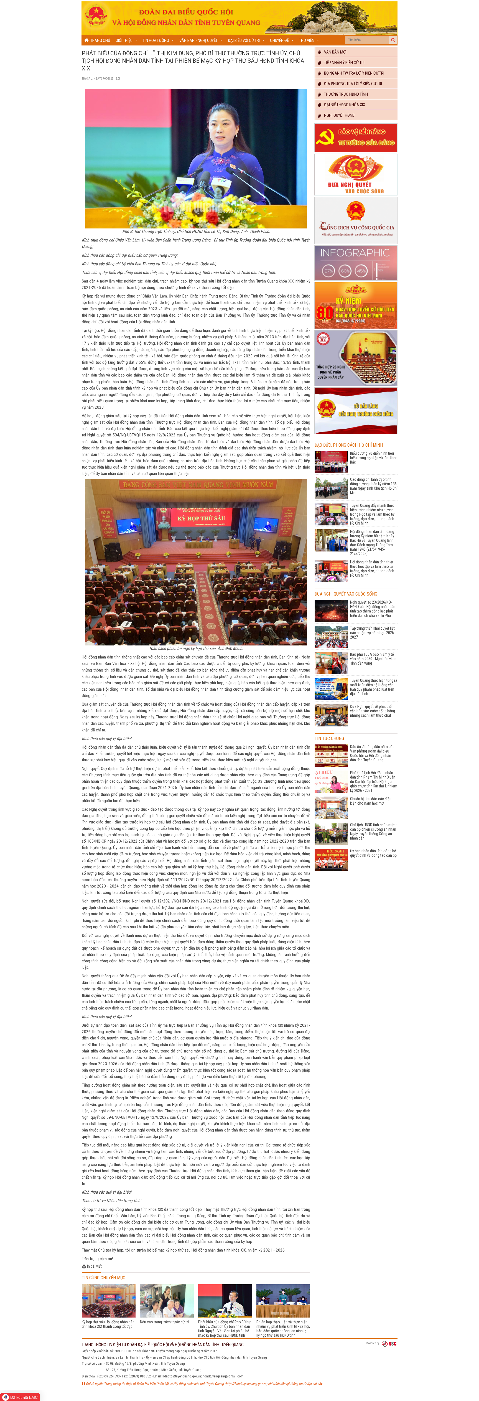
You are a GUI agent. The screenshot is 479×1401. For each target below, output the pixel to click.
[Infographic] (356, 280)
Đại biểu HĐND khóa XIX (343, 104)
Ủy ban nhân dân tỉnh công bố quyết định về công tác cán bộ (373, 853)
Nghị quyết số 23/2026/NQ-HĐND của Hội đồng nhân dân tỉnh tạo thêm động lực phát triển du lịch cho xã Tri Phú (372, 609)
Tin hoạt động (159, 41)
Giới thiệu (127, 41)
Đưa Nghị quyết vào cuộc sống (346, 594)
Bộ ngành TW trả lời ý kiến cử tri (353, 73)
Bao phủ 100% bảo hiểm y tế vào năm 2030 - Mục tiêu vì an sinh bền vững (373, 658)
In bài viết (94, 1266)
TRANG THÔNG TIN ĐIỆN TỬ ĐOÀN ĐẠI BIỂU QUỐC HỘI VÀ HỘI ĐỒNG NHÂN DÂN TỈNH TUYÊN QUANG (163, 1344)
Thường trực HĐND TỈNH (345, 94)
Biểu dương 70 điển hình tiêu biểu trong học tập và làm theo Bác (374, 457)
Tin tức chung (329, 738)
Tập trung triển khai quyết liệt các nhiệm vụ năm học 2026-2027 (372, 632)
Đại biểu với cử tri (247, 41)
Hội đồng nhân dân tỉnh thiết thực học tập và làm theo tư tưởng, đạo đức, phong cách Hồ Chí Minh (372, 569)
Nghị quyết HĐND (338, 115)
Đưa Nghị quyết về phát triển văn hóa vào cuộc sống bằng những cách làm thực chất (372, 711)
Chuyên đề (282, 41)
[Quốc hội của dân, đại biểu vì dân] (356, 434)
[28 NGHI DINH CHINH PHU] (356, 386)
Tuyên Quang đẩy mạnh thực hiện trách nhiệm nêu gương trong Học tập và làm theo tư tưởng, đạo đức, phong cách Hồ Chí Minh (372, 514)
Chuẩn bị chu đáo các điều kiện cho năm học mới (370, 801)
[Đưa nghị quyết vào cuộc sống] (356, 195)
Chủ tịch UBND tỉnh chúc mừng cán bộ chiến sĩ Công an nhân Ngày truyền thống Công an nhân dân (374, 831)
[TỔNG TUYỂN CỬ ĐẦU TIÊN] (356, 329)
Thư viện (309, 41)
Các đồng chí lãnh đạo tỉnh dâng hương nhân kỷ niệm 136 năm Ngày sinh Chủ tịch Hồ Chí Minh (374, 486)
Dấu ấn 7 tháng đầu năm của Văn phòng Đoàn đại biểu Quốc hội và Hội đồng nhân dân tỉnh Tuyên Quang (372, 753)
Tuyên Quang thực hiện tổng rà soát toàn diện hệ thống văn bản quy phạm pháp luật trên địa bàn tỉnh (373, 687)
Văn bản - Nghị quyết (201, 41)
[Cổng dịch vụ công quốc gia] (356, 244)
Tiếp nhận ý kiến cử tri (343, 62)
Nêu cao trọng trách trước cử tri (164, 1322)
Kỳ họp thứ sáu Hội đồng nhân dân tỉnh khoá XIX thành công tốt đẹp (108, 1324)
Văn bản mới (334, 52)
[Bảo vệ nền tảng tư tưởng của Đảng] (356, 152)
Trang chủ (99, 40)
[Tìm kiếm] (393, 40)
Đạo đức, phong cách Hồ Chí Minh (349, 445)
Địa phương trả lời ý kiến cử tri (352, 83)
